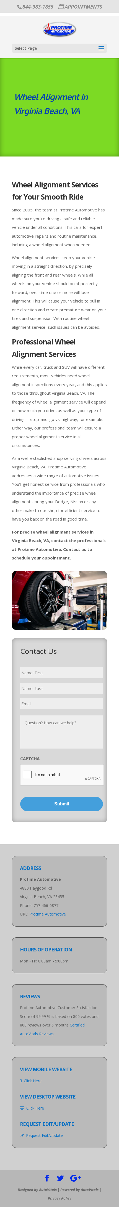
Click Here (32, 1080)
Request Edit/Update (43, 1135)
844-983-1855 (37, 6)
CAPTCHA (30, 758)
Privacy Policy (59, 1198)
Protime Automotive (47, 914)
